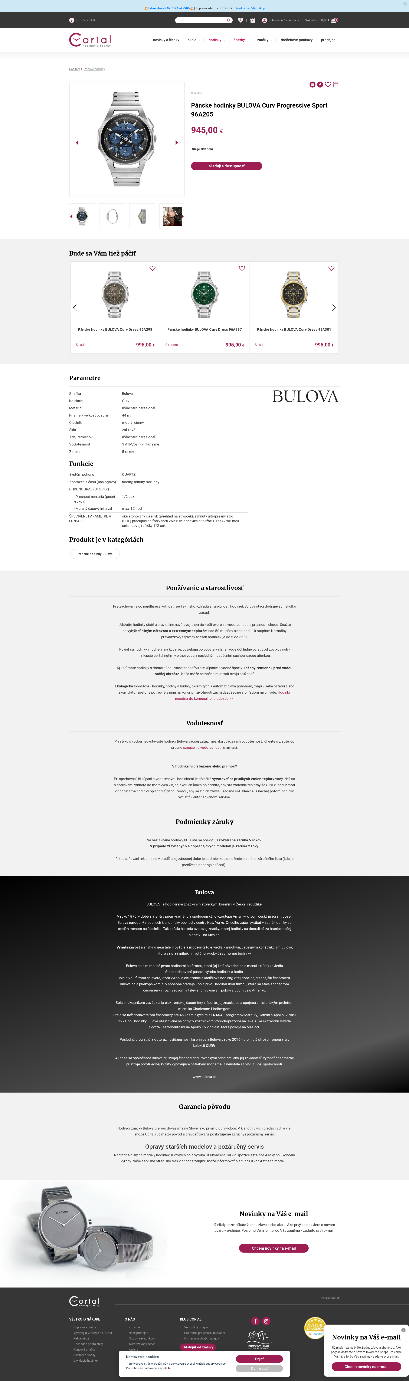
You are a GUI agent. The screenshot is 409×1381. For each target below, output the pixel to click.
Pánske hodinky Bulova (95, 554)
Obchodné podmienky (88, 1344)
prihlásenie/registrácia (284, 20)
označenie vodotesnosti (202, 747)
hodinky (215, 40)
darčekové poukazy (297, 40)
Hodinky (74, 69)
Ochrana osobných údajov (201, 1338)
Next (334, 307)
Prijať (259, 1359)
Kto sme (134, 1327)
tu (169, 1368)
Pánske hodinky (94, 69)
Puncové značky (84, 1349)
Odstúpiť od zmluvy (198, 1347)
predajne (328, 40)
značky (262, 40)
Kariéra (133, 1349)
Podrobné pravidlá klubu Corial (204, 1333)
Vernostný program (197, 1327)
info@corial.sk (86, 20)
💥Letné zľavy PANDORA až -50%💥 (169, 8)
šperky (239, 40)
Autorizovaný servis (142, 1344)
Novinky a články (84, 1355)
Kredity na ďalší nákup (250, 8)
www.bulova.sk (204, 1077)
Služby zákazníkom (142, 1338)
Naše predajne (138, 1333)
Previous (74, 307)
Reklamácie (81, 1338)
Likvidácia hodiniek (85, 1360)
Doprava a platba (84, 1327)
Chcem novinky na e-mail (274, 1248)
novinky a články (166, 40)
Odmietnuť (259, 1369)
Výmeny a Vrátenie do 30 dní (92, 1333)
